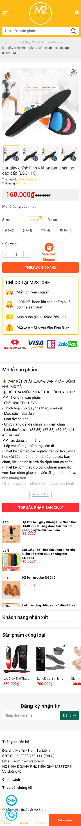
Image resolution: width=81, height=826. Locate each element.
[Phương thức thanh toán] (40, 344)
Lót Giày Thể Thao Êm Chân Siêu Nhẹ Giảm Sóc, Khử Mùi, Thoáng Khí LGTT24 (49, 554)
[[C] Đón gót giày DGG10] (11, 589)
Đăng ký (69, 715)
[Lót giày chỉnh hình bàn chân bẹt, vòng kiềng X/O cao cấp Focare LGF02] (50, 659)
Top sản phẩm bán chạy (40, 507)
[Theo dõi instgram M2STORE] (28, 797)
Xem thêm (40, 495)
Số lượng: (10, 244)
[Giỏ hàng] (73, 14)
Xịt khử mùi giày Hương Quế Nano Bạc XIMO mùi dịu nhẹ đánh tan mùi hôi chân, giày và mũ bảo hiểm (49, 526)
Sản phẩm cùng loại (23, 635)
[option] (40, 104)
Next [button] (74, 104)
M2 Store (40, 809)
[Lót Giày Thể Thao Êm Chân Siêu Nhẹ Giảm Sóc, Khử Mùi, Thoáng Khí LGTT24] (11, 562)
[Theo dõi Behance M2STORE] (20, 797)
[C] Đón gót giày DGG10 (38, 577)
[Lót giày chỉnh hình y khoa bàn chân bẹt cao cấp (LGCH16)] (40, 104)
